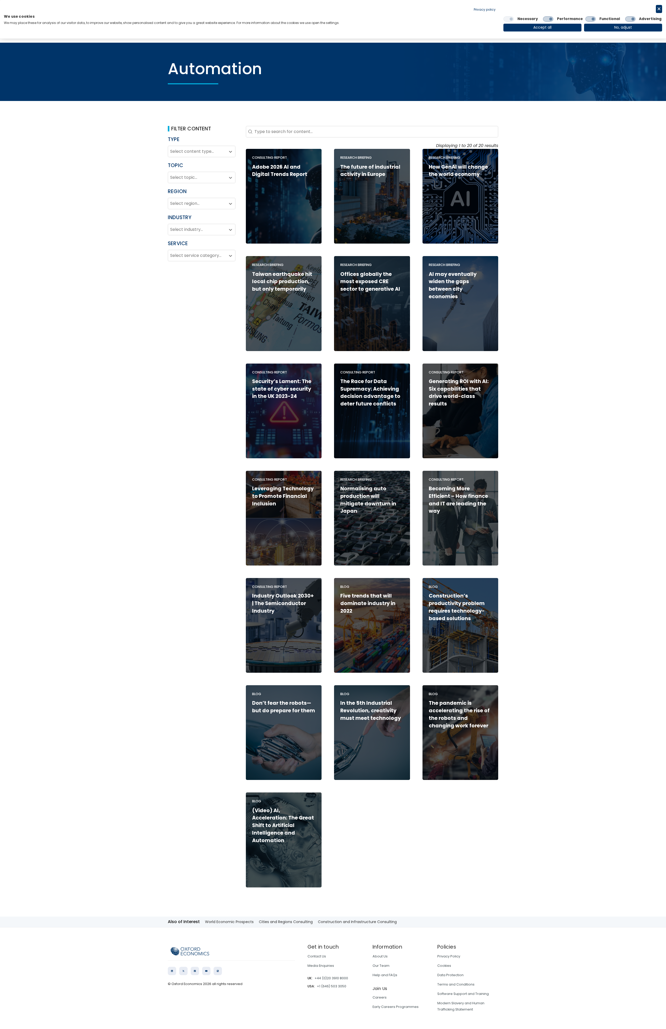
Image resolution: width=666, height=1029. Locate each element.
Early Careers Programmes (396, 1007)
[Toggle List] (230, 151)
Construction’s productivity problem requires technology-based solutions (457, 607)
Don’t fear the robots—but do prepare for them (283, 707)
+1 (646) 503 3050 (331, 986)
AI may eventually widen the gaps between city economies (453, 285)
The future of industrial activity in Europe (370, 170)
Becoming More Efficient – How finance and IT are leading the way (458, 499)
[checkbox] (508, 19)
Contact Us (317, 956)
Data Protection (450, 975)
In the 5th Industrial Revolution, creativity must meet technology (370, 711)
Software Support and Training (463, 994)
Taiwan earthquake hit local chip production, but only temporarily (282, 282)
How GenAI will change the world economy (458, 170)
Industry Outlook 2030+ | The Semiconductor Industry (283, 603)
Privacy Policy (448, 956)
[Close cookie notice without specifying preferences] (659, 9)
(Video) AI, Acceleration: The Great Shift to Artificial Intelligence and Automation (283, 825)
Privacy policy (485, 9)
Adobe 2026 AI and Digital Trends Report (279, 170)
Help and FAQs (385, 975)
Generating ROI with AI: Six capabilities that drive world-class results (459, 392)
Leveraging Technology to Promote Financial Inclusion (283, 496)
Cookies (444, 965)
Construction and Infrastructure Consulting (357, 921)
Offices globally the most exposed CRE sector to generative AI (370, 282)
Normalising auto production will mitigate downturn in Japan (368, 499)
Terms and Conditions (456, 984)
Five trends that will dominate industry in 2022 (367, 603)
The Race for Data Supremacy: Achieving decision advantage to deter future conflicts (370, 392)
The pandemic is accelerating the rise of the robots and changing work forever (459, 714)
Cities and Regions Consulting (286, 921)
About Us (380, 956)
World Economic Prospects (229, 921)
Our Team (381, 965)
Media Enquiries (321, 965)
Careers (380, 997)
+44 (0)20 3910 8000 (331, 978)
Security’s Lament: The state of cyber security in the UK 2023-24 (281, 389)
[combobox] (197, 151)
